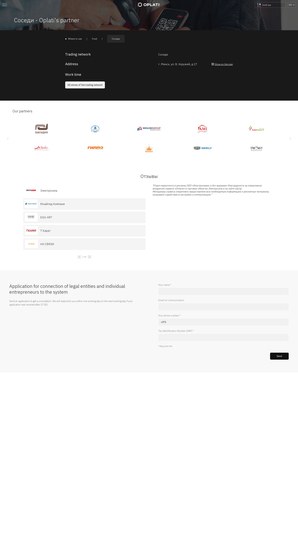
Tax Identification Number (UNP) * (176, 330)
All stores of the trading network (85, 84)
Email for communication (171, 300)
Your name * (164, 284)
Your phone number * (169, 315)
